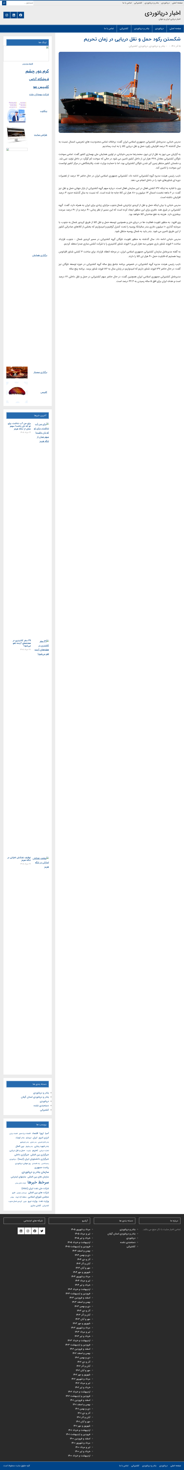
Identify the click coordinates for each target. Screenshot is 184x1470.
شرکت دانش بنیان (20, 1183)
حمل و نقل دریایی (17, 1150)
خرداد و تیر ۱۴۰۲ (82, 1388)
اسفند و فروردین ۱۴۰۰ (80, 1439)
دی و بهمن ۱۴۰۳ (82, 1306)
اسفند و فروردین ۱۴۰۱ (80, 1400)
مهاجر (12, 1197)
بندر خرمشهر (24, 1142)
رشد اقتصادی (36, 1163)
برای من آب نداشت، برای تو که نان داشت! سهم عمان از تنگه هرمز (19, 426)
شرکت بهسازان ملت (39, 95)
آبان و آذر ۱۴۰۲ (83, 1366)
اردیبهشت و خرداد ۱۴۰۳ (79, 1341)
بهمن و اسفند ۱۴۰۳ (81, 1302)
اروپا (42, 1133)
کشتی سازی (36, 1205)
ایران (35, 1138)
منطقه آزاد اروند (20, 1197)
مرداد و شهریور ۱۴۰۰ (80, 1443)
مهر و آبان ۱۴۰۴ (83, 1268)
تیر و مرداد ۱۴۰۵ (82, 1234)
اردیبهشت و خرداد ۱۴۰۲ (79, 1392)
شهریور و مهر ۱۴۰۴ (81, 1272)
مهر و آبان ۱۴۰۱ (83, 1422)
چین (24, 1201)
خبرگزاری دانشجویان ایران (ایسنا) (33, 1159)
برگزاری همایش (39, 255)
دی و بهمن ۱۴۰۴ (82, 1255)
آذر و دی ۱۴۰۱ (84, 1413)
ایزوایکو (28, 1138)
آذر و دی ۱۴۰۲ (83, 1362)
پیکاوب (43, 111)
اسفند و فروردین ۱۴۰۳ (79, 1298)
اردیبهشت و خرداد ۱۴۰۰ (79, 1456)
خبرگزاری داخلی (21, 1155)
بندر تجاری (33, 1142)
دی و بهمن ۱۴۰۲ (82, 1358)
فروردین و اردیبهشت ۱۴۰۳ (77, 1345)
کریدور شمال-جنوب (15, 1201)
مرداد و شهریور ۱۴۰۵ (80, 1230)
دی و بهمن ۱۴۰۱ (82, 1409)
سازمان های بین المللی (38, 1177)
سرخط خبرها (38, 1182)
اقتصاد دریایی (13, 1133)
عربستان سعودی (22, 1193)
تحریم (35, 1150)
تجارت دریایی (44, 1150)
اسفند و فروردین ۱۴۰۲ (80, 1349)
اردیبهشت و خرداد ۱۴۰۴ (79, 1289)
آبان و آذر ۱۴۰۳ (83, 1315)
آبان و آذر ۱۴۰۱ (83, 1417)
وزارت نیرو (32, 1201)
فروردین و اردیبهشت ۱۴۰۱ (78, 1434)
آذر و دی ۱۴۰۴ (83, 1260)
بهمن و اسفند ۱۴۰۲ (81, 1353)
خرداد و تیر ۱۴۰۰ (82, 1451)
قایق (13, 1192)
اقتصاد (35, 1133)
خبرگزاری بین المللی (39, 1155)
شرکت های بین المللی (38, 1193)
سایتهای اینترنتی (18, 1177)
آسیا (47, 1133)
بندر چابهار (29, 1146)
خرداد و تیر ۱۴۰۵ (82, 1238)
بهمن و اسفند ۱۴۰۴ (81, 1251)
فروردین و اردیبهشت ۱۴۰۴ (78, 1294)
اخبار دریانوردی (163, 13)
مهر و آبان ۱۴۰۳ (82, 1319)
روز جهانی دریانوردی (23, 1163)
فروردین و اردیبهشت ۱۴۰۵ (77, 1247)
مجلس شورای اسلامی (38, 1197)
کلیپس (44, 392)
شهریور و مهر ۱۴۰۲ (81, 1375)
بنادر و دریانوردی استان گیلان (35, 1097)
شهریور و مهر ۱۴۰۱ (81, 1426)
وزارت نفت (44, 1201)
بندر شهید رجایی (41, 1146)
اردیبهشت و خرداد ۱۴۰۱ (79, 1430)
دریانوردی (143, 46)
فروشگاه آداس (39, 79)
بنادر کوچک (20, 1137)
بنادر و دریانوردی (157, 46)
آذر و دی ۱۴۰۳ (83, 1311)
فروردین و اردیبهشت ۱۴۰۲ (78, 1396)
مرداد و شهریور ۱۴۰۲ (80, 1379)
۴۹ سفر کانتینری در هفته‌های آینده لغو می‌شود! (22, 643)
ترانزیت (28, 1150)
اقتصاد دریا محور (25, 1133)
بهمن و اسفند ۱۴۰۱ (81, 1405)
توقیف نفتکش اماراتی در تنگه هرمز (19, 859)
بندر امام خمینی (43, 1142)
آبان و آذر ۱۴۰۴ (83, 1264)
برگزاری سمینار (40, 372)
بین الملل (20, 1146)
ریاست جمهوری (41, 1167)
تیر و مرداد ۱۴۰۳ (82, 1332)
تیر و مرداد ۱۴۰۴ (82, 1281)
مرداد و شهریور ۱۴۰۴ (80, 1277)
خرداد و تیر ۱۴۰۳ (82, 1336)
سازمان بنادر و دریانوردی (35, 1172)
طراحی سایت (40, 135)
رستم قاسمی (45, 1163)
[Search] (4, 3)
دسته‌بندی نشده (41, 1106)
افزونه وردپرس (27, 63)
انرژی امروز (44, 1138)
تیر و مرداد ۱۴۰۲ (82, 1383)
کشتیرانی (133, 46)
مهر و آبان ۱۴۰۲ (83, 1370)
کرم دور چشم (37, 71)
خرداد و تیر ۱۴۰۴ (82, 1285)
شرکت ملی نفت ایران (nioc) (35, 1188)
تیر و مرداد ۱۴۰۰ (82, 1447)
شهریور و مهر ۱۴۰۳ (81, 1324)
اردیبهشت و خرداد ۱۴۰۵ (79, 1242)
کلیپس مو (41, 87)
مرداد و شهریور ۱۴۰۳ (80, 1328)
